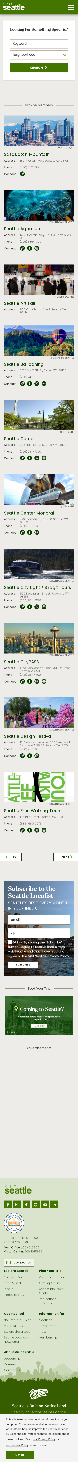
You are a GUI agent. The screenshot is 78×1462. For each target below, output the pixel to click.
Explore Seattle (16, 1271)
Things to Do (13, 1277)
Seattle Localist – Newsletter (16, 1339)
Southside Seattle (62, 358)
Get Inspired (14, 1314)
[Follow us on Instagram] (17, 1204)
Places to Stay (14, 1295)
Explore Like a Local (17, 1332)
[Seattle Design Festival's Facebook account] (29, 756)
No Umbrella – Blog (17, 1320)
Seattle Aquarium (23, 229)
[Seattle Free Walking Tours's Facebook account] (29, 830)
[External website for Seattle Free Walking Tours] (22, 830)
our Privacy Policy (44, 1439)
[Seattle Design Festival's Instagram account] (36, 756)
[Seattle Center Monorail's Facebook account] (29, 532)
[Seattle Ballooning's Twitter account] (36, 383)
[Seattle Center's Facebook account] (29, 458)
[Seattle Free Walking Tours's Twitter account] (36, 830)
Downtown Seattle (61, 222)
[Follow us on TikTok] (26, 1204)
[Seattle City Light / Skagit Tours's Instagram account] (44, 607)
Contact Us (22, 1263)
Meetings (45, 1320)
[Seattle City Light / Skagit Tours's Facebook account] (29, 607)
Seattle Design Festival (28, 737)
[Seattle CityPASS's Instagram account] (36, 681)
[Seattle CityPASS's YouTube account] (44, 681)
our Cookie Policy (17, 1445)
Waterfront (66, 148)
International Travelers (48, 1301)
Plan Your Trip (50, 1271)
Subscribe (23, 965)
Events (8, 1289)
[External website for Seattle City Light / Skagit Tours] (22, 607)
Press (43, 1332)
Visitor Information (52, 1277)
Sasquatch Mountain (27, 155)
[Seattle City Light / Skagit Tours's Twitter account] (36, 607)
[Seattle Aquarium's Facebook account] (29, 248)
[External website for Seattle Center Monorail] (22, 532)
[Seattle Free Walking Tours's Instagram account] (44, 830)
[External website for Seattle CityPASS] (22, 681)
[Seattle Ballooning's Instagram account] (44, 383)
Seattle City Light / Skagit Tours (37, 588)
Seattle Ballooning (24, 365)
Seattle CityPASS (21, 662)
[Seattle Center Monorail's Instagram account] (36, 532)
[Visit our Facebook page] (8, 1204)
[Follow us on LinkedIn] (54, 1204)
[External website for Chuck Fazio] (22, 174)
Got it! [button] (19, 1454)
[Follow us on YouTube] (45, 1204)
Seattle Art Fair (20, 304)
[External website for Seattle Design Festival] (22, 756)
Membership (48, 1337)
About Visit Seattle (19, 1352)
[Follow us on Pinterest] (35, 1204)
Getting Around (50, 1283)
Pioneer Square (64, 297)
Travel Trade (48, 1326)
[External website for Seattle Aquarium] (22, 248)
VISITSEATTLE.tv (13, 1326)
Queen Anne (67, 432)
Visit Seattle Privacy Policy (48, 956)
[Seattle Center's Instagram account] (44, 458)
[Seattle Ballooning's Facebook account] (29, 383)
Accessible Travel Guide (51, 1291)
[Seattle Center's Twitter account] (36, 458)
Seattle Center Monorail (29, 514)
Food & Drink (12, 1283)
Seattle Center (19, 439)
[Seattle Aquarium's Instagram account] (36, 248)
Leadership (12, 1359)
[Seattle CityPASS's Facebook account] (29, 681)
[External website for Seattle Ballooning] (22, 383)
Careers (10, 1364)
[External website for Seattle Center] (22, 458)
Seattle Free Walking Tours (32, 811)
